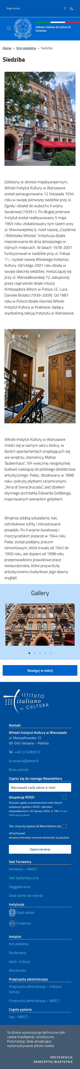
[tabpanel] (40, 626)
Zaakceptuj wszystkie (53, 1061)
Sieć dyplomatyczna (23, 877)
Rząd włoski (13, 8)
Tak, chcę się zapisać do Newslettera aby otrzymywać (35, 827)
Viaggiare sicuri (19, 886)
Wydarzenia (17, 952)
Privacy (63, 811)
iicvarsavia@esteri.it (23, 760)
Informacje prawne (19, 815)
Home (7, 48)
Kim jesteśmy (26, 48)
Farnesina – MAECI (23, 869)
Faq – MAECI (18, 1016)
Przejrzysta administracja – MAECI (34, 1000)
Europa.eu (23, 923)
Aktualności (17, 970)
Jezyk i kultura (19, 961)
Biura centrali (18, 769)
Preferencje (61, 1057)
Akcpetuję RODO (21, 797)
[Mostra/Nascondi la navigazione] (9, 28)
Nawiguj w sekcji (40, 670)
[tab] (29, 653)
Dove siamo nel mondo (26, 895)
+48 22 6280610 (27, 752)
